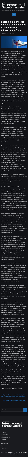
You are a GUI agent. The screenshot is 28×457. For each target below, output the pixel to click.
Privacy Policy (4, 443)
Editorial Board (4, 434)
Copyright (3, 439)
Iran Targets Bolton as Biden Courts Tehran (15, 400)
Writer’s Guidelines (5, 437)
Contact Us (3, 448)
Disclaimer (3, 446)
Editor (13, 33)
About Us (3, 432)
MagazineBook (23, 452)
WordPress (10, 452)
